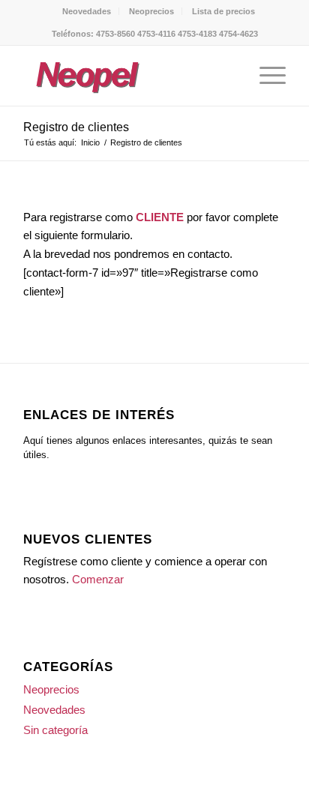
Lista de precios (223, 11)
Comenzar (98, 579)
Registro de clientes (76, 127)
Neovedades (86, 11)
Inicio (90, 142)
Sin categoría (55, 730)
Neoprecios (151, 11)
